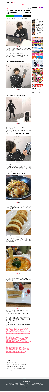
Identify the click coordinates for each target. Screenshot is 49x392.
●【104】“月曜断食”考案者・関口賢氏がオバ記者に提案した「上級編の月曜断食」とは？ (17, 348)
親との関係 (33, 92)
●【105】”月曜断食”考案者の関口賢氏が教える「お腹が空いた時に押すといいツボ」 (17, 347)
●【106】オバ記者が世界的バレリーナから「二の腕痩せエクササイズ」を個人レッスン (17, 346)
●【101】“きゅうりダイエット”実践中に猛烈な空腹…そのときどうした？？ (15, 352)
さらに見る (41, 35)
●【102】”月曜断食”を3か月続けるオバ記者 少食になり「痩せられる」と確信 (16, 351)
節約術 (37, 92)
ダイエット (40, 92)
